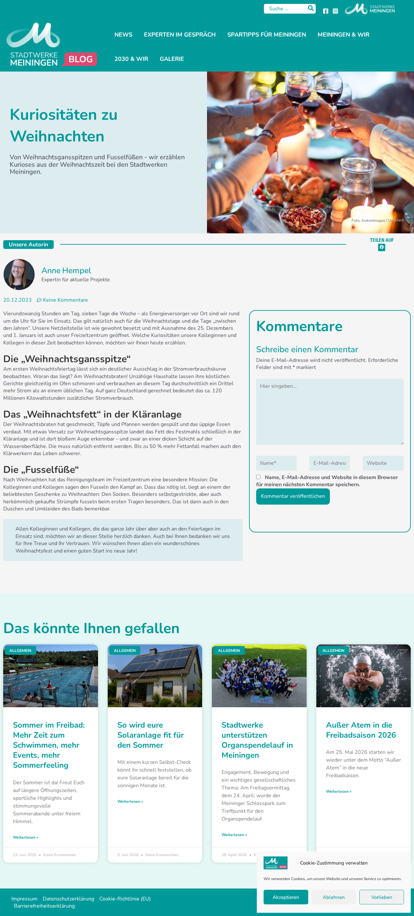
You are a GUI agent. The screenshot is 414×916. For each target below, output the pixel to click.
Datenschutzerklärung (68, 898)
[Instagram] (335, 11)
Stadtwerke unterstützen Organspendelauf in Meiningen (257, 740)
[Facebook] (326, 11)
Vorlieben (381, 897)
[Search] (311, 9)
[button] (382, 247)
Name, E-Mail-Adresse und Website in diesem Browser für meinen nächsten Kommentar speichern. (327, 481)
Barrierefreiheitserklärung (44, 906)
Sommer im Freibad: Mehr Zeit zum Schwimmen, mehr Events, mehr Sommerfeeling (49, 745)
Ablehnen (334, 897)
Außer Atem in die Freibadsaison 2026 (361, 730)
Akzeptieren (286, 897)
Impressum (24, 898)
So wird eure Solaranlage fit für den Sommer (150, 735)
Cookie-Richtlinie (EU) (125, 898)
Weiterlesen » (25, 837)
